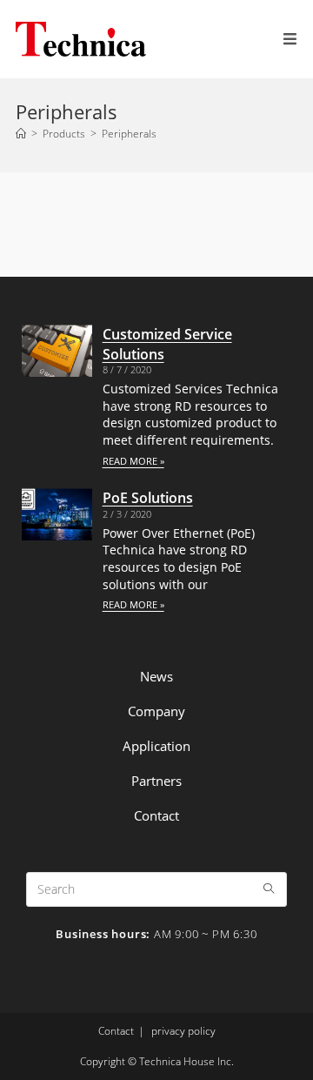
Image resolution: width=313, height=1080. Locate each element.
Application (156, 746)
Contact (156, 815)
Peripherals (129, 133)
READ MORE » (133, 460)
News (156, 676)
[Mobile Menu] (290, 39)
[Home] (21, 133)
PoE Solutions (148, 497)
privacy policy (183, 1030)
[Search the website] (156, 887)
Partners (156, 780)
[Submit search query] (269, 889)
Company (156, 711)
